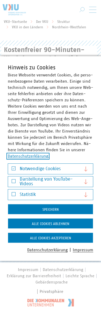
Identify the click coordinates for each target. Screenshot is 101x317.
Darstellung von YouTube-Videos (46, 181)
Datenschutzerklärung (28, 156)
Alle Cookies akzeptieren (50, 238)
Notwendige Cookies (40, 169)
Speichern (50, 210)
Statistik (28, 194)
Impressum (83, 250)
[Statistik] (14, 195)
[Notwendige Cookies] (14, 169)
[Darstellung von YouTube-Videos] (14, 182)
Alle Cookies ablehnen (50, 224)
